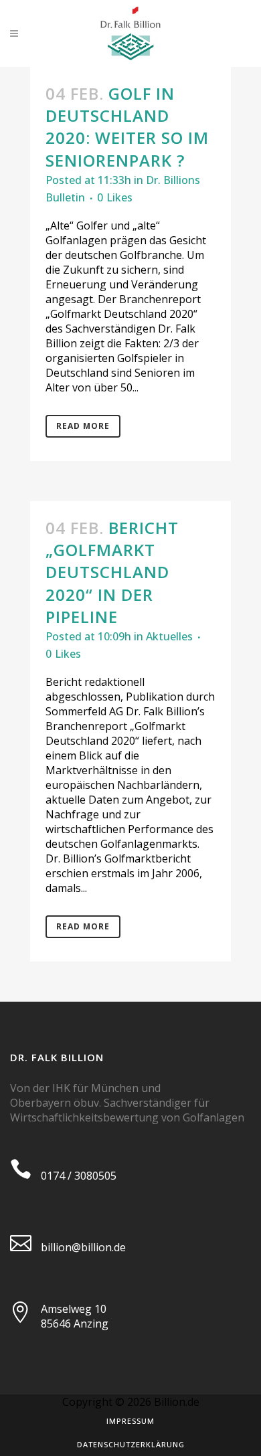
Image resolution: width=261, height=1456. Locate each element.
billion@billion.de (83, 1247)
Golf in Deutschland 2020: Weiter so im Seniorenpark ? (127, 126)
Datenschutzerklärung (131, 1444)
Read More (83, 426)
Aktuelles (169, 636)
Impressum (130, 1421)
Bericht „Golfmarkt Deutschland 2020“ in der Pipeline (112, 572)
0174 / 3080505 (78, 1175)
